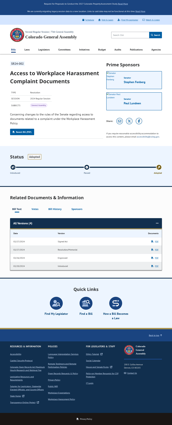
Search (156, 35)
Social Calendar (93, 360)
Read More (123, 3)
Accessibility (15, 354)
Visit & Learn (107, 20)
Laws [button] (27, 49)
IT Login (89, 383)
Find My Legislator (129, 20)
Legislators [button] (44, 49)
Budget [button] (102, 49)
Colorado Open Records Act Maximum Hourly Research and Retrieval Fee (27, 369)
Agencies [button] (156, 49)
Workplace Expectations (59, 392)
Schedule (89, 20)
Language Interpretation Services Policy (63, 356)
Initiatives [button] (84, 49)
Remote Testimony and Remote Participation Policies (62, 365)
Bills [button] (13, 49)
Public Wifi (53, 386)
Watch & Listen (153, 20)
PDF (157, 241)
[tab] (17, 209)
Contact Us (132, 373)
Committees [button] (64, 49)
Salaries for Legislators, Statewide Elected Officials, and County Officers (27, 388)
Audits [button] (117, 49)
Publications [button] (136, 49)
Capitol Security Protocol (21, 360)
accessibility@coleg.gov (148, 136)
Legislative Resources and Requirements (22, 378)
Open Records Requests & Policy (63, 373)
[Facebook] (139, 121)
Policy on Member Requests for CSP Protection (102, 375)
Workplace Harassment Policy (61, 399)
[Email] (119, 121)
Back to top (154, 335)
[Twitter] (129, 121)
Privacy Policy (54, 380)
